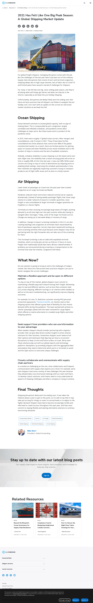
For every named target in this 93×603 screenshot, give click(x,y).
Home (5, 8)
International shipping (37, 424)
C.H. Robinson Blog (22, 8)
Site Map (4, 583)
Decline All (85, 600)
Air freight (45, 418)
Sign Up (46, 475)
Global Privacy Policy (7, 586)
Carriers (37, 418)
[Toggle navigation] (90, 2)
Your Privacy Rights (7, 588)
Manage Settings (65, 600)
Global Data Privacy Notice (20, 593)
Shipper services (7, 563)
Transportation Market (25, 418)
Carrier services (7, 569)
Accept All (76, 600)
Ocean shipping (51, 424)
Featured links (7, 558)
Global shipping (24, 424)
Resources (12, 8)
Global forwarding (56, 418)
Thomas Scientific (43, 302)
